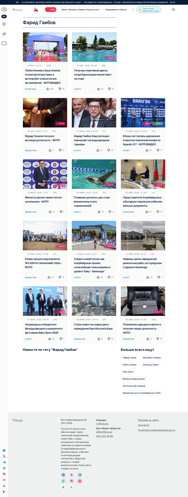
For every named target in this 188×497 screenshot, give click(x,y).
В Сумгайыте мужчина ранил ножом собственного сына (36, 2)
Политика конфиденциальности (156, 430)
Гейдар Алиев (129, 357)
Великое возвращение (134, 378)
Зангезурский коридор (134, 386)
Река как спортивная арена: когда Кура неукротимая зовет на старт (92, 74)
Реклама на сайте (148, 420)
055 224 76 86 (104, 436)
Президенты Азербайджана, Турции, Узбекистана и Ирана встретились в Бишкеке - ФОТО (114, 2)
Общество (31, 150)
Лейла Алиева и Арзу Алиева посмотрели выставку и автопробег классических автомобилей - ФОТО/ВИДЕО (43, 76)
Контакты (143, 425)
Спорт (77, 89)
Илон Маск (128, 371)
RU (4, 16)
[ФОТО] (94, 46)
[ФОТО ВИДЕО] (45, 46)
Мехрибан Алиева (152, 357)
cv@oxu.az (102, 423)
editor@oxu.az (104, 431)
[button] (133, 9)
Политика (31, 89)
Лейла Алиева (129, 364)
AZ (4, 9)
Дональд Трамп (151, 364)
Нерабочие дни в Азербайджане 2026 (142, 393)
